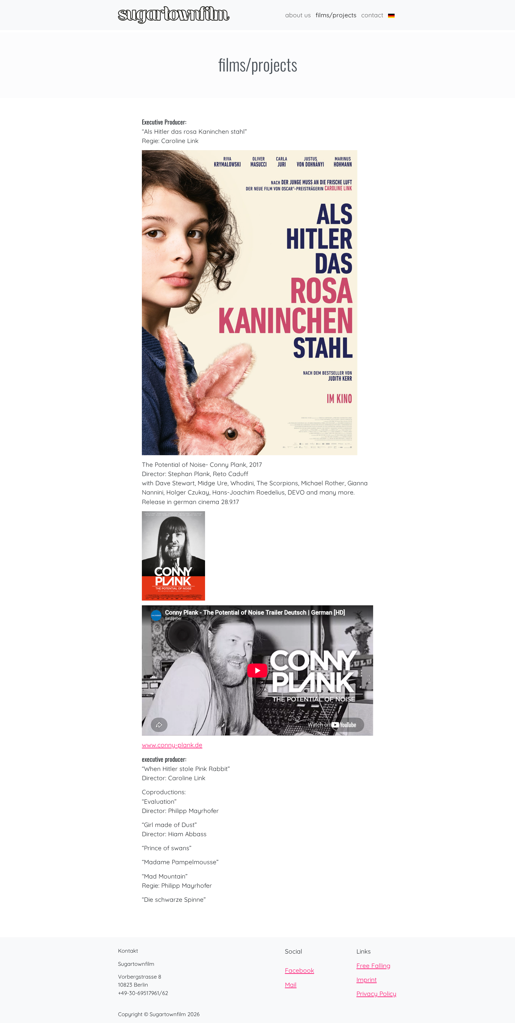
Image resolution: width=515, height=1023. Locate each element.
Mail (291, 984)
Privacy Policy (376, 993)
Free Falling (373, 965)
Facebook (299, 970)
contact (372, 15)
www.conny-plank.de (172, 745)
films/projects (336, 15)
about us (298, 15)
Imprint (366, 979)
